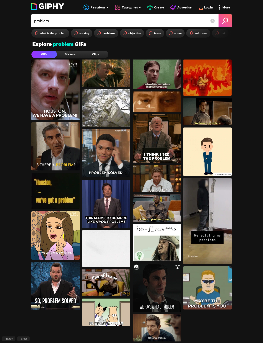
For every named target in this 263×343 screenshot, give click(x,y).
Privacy (9, 338)
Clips (95, 54)
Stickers (69, 54)
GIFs (44, 54)
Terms (23, 338)
